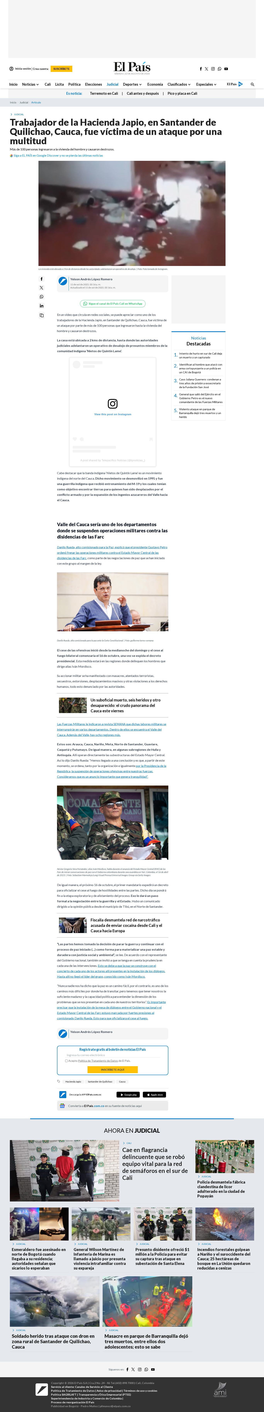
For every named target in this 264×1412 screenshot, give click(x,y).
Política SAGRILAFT (64, 1394)
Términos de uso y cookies (140, 1390)
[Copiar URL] (41, 315)
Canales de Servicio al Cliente (94, 1386)
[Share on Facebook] (41, 279)
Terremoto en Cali (104, 93)
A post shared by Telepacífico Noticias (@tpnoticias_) (112, 460)
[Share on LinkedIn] (41, 306)
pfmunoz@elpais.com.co (115, 1406)
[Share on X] (41, 288)
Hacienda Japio (73, 1081)
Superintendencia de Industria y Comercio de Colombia (86, 1398)
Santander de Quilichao (100, 1081)
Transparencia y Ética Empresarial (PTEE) (104, 1394)
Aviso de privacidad (109, 1390)
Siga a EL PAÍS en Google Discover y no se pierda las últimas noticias (58, 155)
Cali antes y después (143, 93)
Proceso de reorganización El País (72, 1402)
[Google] (128, 1095)
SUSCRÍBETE (61, 68)
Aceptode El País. (99, 1060)
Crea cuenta (40, 68)
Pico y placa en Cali (182, 93)
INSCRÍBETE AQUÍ (112, 1069)
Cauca (122, 1081)
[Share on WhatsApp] (41, 297)
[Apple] (154, 1095)
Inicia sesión (20, 68)
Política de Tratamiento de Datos (98, 1060)
